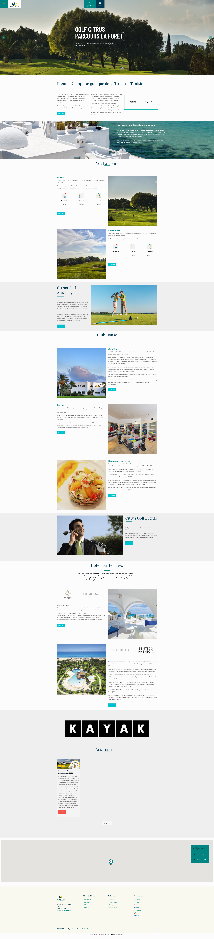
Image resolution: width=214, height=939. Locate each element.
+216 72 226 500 (201, 859)
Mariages (111, 905)
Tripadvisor (138, 910)
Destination (149, 929)
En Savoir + (61, 113)
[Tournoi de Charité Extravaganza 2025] (68, 764)
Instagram (137, 905)
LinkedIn (137, 907)
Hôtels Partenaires (107, 565)
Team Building (113, 902)
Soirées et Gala (113, 907)
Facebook (137, 899)
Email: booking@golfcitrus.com (65, 910)
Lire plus (62, 812)
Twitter (137, 902)
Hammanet (87, 907)
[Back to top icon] (155, 929)
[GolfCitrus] (14, 5)
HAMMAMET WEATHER (141, 102)
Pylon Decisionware (89, 929)
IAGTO (137, 915)
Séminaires (112, 899)
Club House (87, 902)
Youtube (137, 913)
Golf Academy (87, 905)
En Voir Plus (107, 823)
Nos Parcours (87, 899)
